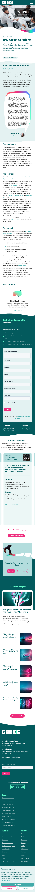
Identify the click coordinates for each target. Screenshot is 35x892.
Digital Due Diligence (10, 57)
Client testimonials (26, 837)
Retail (3, 858)
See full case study (11, 504)
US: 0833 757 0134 (9, 430)
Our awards (24, 840)
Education (4, 852)
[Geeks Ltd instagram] (17, 787)
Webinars (23, 852)
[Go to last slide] (8, 529)
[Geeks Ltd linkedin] (12, 787)
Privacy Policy (5, 880)
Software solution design (8, 825)
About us (24, 831)
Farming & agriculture (8, 861)
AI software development (8, 801)
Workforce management (8, 846)
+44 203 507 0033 (7, 745)
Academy (23, 855)
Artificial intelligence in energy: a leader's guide (10, 684)
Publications (24, 849)
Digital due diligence (7, 816)
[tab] (13, 529)
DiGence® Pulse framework (15, 195)
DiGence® (13, 179)
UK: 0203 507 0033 (9, 429)
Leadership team (25, 858)
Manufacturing (6, 849)
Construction (5, 834)
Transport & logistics (7, 837)
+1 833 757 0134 (6, 753)
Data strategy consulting (8, 813)
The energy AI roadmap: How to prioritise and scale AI (10, 668)
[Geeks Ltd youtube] (22, 787)
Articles (23, 846)
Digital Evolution (13, 185)
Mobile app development (8, 819)
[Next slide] (24, 529)
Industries (6, 831)
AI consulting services (8, 810)
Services (6, 795)
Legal (3, 855)
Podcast (23, 843)
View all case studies (16, 535)
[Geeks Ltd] (7, 2)
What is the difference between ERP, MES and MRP (10, 652)
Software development (8, 798)
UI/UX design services (8, 807)
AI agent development (7, 804)
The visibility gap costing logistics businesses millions (9, 636)
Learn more (17, 310)
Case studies (24, 834)
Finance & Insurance (7, 843)
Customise (26, 888)
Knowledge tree (25, 861)
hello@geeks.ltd (27, 429)
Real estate (5, 840)
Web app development (8, 822)
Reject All (9, 888)
